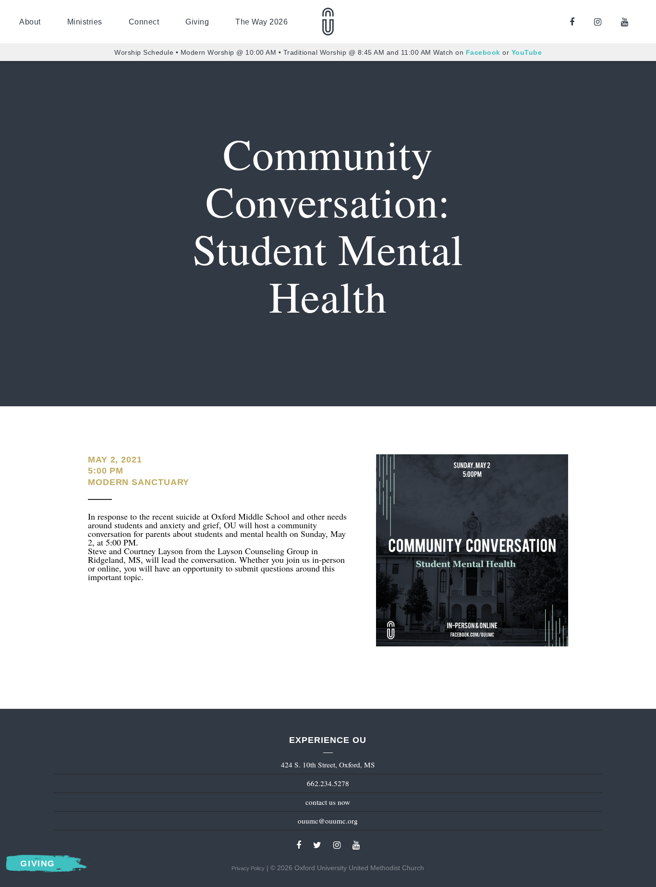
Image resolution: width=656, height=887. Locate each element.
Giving (197, 21)
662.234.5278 (328, 783)
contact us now (327, 802)
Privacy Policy (248, 868)
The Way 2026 (261, 21)
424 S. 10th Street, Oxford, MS (328, 764)
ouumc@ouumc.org (328, 820)
